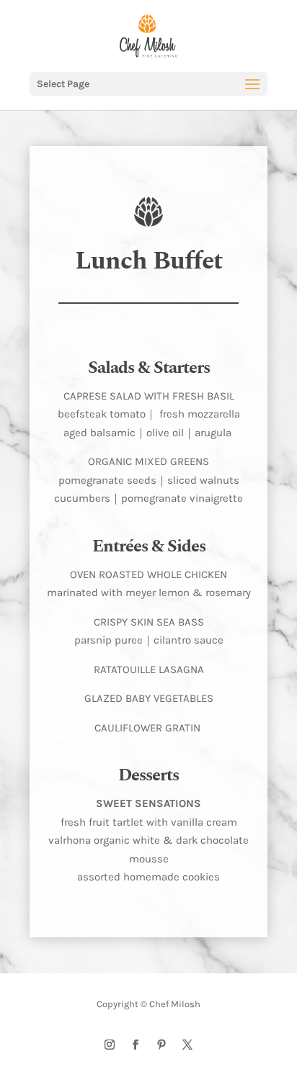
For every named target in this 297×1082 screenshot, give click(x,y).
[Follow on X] (187, 1044)
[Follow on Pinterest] (161, 1044)
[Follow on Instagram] (109, 1044)
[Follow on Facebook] (135, 1044)
